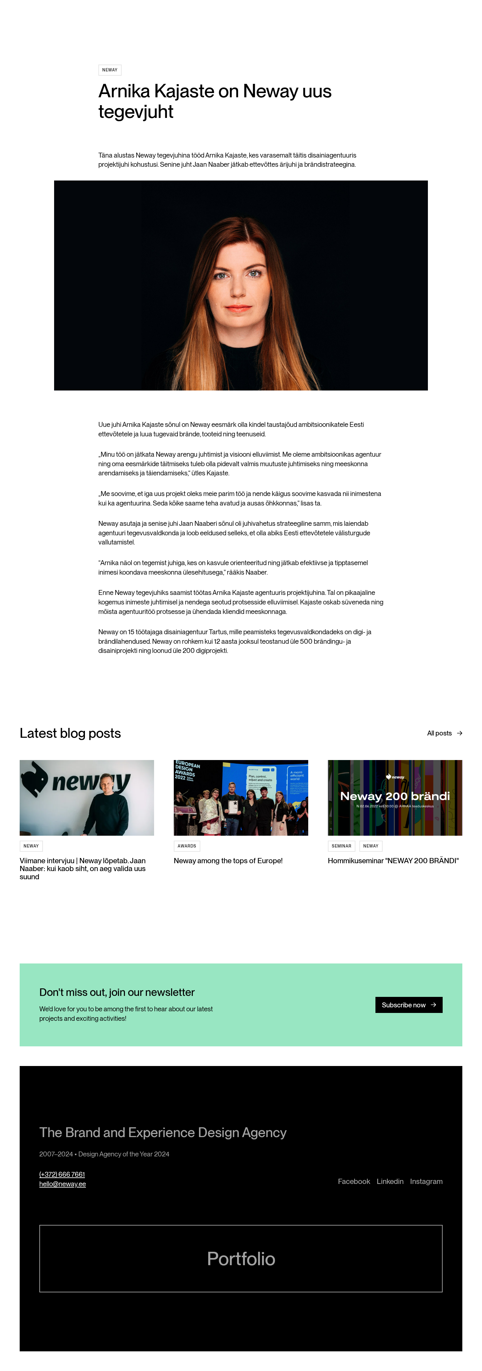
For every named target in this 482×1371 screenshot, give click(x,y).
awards (187, 846)
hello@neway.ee (62, 1184)
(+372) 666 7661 (62, 1174)
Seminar (341, 846)
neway (110, 70)
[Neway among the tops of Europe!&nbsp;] (241, 798)
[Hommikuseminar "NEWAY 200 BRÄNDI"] (395, 798)
